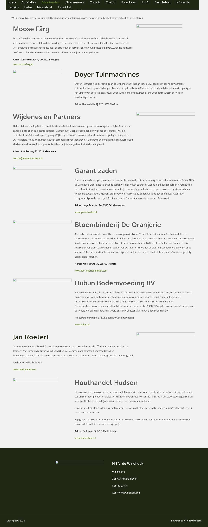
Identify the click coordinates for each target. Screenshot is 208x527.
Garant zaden (96, 170)
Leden (28, 7)
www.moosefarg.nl (23, 64)
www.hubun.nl (82, 324)
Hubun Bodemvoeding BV (115, 283)
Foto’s (145, 2)
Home (12, 2)
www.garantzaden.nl (86, 212)
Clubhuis (95, 2)
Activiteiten (28, 2)
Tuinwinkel (64, 7)
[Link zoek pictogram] (7, 18)
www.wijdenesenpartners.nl (28, 158)
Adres (16, 59)
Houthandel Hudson (106, 382)
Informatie (182, 2)
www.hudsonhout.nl (85, 437)
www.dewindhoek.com (25, 369)
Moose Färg (31, 29)
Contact (111, 2)
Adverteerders (50, 2)
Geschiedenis (163, 2)
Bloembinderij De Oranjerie (118, 224)
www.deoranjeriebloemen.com (91, 270)
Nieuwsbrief (44, 7)
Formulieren (128, 2)
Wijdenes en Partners (46, 116)
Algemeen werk (74, 2)
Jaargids (13, 7)
